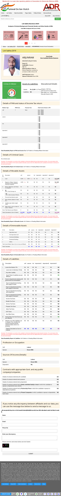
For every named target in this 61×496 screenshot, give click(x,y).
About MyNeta (56, 15)
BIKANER (28, 46)
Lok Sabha (9, 13)
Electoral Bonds (47, 13)
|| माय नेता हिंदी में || (5, 15)
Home (2, 13)
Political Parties (37, 13)
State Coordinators (22, 484)
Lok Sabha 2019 (11, 46)
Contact (30, 484)
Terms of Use (37, 484)
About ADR (47, 15)
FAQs (44, 484)
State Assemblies (18, 13)
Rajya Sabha (28, 13)
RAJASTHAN (20, 46)
